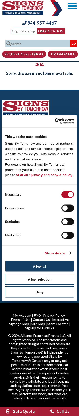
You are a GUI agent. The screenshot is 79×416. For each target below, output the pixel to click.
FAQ (37, 315)
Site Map (38, 324)
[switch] (67, 208)
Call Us (63, 411)
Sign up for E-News (39, 328)
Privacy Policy (54, 315)
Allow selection (39, 279)
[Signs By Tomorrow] (23, 13)
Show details (55, 253)
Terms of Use (20, 319)
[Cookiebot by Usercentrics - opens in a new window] (56, 121)
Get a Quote (24, 411)
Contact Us (41, 319)
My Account (22, 315)
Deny (39, 292)
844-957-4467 (42, 22)
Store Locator (57, 324)
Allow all (39, 266)
